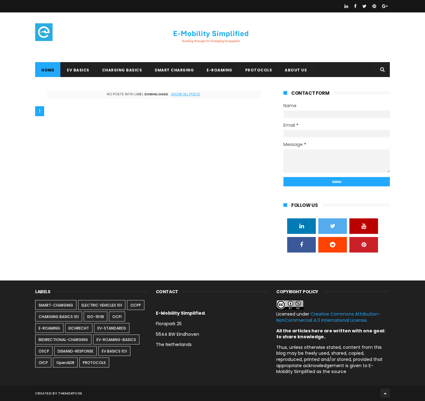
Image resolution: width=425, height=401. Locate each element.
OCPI (117, 316)
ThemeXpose (70, 393)
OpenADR (65, 362)
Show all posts (185, 94)
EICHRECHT (78, 328)
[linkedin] (346, 6)
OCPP (135, 305)
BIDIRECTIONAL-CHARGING (63, 339)
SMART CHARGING (174, 70)
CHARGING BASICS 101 (59, 316)
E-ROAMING (219, 70)
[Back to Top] (385, 393)
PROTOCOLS (258, 70)
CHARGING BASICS (122, 70)
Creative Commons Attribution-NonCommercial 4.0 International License (328, 317)
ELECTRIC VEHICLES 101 (102, 305)
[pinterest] (374, 6)
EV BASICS (78, 70)
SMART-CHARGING (56, 305)
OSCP (44, 351)
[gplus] (385, 6)
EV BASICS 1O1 (114, 351)
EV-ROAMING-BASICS (116, 339)
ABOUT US (296, 70)
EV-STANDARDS (111, 328)
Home (47, 70)
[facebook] (355, 6)
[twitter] (364, 6)
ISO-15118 (95, 316)
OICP (43, 362)
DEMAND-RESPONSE (75, 351)
